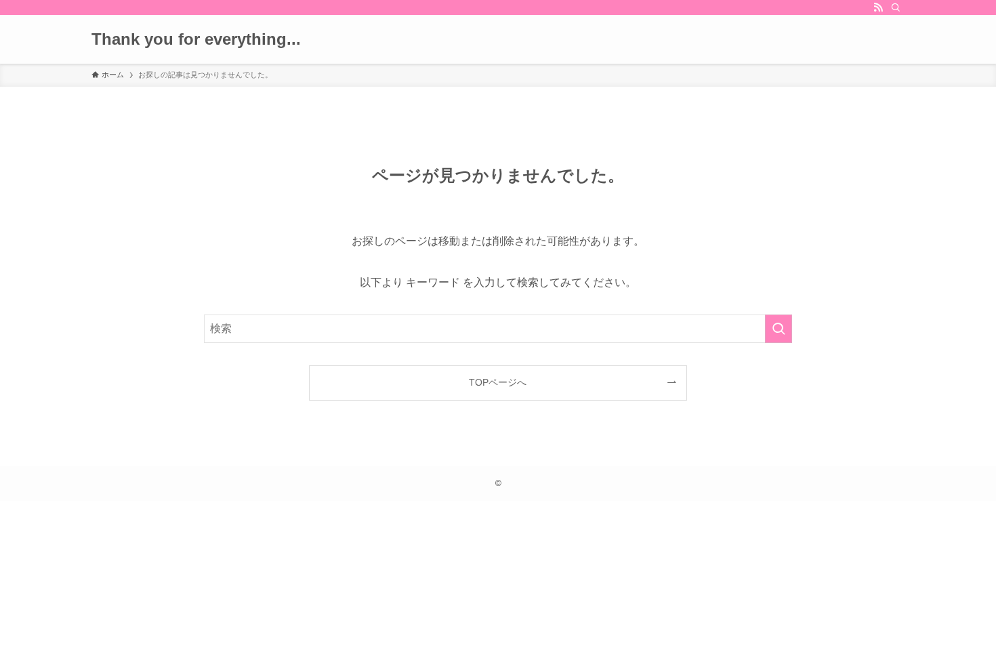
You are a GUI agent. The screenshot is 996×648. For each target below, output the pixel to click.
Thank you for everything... (196, 39)
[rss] (878, 7)
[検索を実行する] (778, 329)
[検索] (896, 7)
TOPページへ (497, 382)
